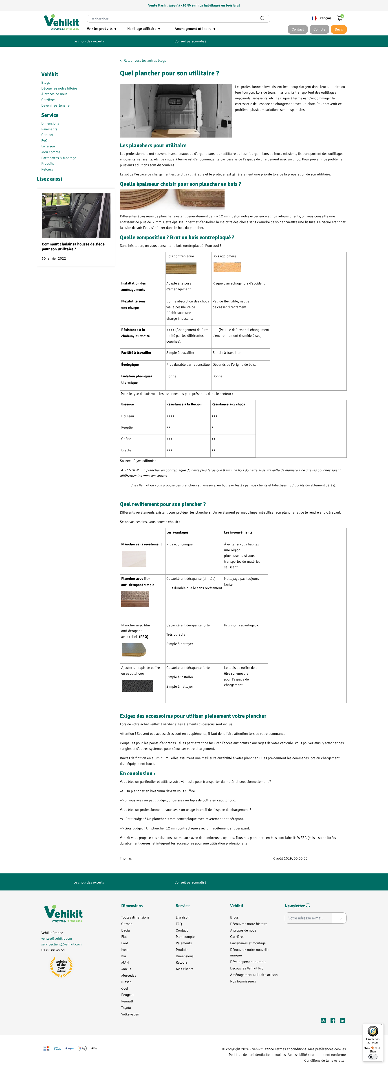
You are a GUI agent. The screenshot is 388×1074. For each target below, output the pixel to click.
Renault (127, 1001)
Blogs (45, 82)
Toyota (126, 1007)
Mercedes (128, 975)
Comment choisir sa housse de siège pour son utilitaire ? (73, 247)
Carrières (48, 99)
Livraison (48, 146)
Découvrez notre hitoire (59, 88)
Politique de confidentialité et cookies (257, 1054)
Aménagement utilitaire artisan (254, 974)
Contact (47, 134)
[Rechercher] (262, 19)
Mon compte (50, 151)
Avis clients (184, 968)
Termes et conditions (290, 1048)
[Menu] (381, 1025)
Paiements (49, 129)
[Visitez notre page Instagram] (323, 1021)
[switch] (372, 1056)
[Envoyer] (339, 918)
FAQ (44, 140)
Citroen (126, 923)
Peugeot (127, 994)
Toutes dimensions (135, 917)
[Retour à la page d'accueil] (61, 22)
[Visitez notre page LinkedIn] (342, 1021)
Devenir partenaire (55, 105)
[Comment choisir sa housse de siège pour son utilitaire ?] (76, 215)
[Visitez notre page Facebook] (333, 1021)
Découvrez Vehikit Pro (246, 968)
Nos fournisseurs (243, 981)
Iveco (125, 949)
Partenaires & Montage (58, 157)
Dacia (125, 930)
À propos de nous (54, 93)
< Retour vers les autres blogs (143, 60)
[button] (308, 906)
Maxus (126, 968)
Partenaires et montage (248, 943)
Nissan (126, 981)
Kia (123, 956)
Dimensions (50, 123)
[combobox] (171, 18)
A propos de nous (243, 930)
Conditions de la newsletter (325, 1060)
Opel (124, 988)
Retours (47, 169)
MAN (125, 962)
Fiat (124, 936)
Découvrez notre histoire (248, 923)
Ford (124, 943)
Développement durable (248, 961)
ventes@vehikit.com (56, 938)
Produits (47, 163)
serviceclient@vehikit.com (61, 944)
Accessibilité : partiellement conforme (317, 1054)
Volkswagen (130, 1014)
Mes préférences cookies (327, 1048)
